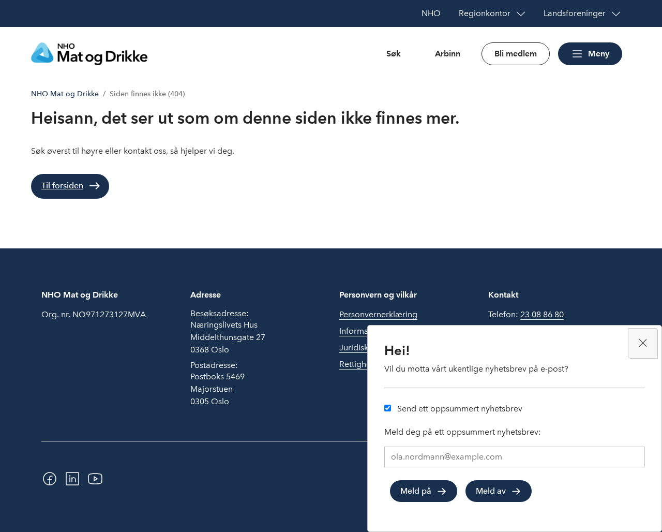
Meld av (491, 491)
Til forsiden (62, 185)
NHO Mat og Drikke (65, 94)
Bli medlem (515, 53)
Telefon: (526, 314)
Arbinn (447, 53)
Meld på (415, 491)
